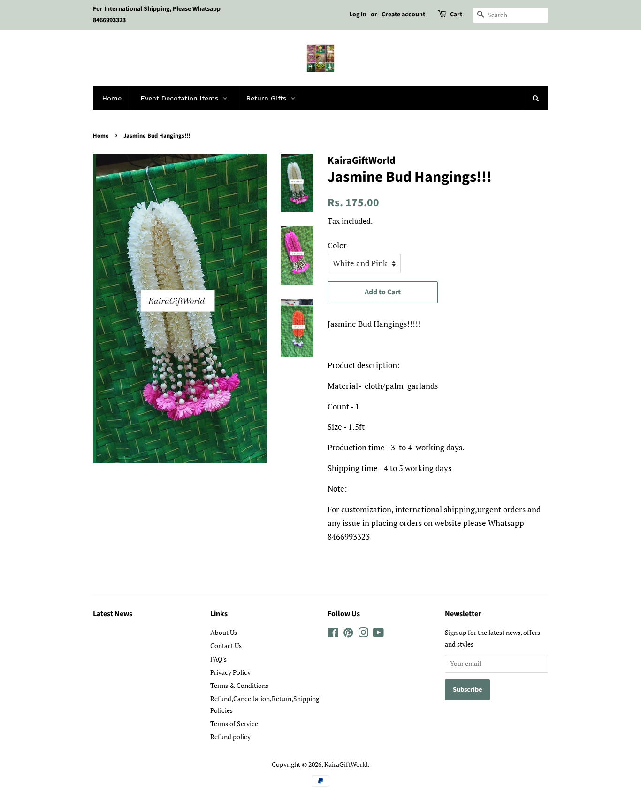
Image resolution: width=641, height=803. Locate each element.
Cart (456, 14)
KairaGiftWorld (346, 764)
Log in (357, 14)
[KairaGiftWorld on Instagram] (363, 634)
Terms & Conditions (239, 685)
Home (101, 135)
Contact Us (226, 645)
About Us (223, 632)
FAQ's (218, 659)
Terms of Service (234, 723)
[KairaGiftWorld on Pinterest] (348, 634)
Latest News (112, 614)
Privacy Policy (230, 672)
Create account (403, 14)
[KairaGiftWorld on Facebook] (333, 634)
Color (337, 245)
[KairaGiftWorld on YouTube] (378, 634)
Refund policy (230, 736)
